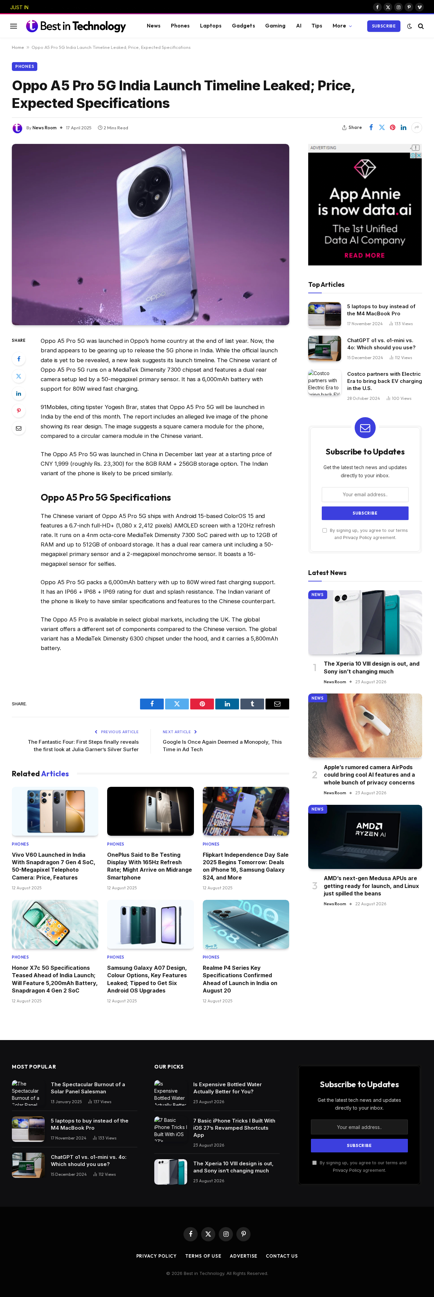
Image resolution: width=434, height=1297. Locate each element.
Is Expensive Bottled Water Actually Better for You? (227, 1088)
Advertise (243, 1256)
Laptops (211, 25)
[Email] (18, 428)
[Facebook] (18, 359)
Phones (180, 25)
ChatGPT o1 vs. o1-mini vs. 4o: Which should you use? (381, 343)
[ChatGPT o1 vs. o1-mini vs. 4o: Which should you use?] (324, 348)
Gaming (275, 25)
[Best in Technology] (76, 26)
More (340, 25)
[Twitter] (18, 376)
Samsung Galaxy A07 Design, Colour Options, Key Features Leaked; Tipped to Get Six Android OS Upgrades (147, 979)
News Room (45, 127)
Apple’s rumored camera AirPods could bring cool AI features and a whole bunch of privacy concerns (369, 774)
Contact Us (282, 1256)
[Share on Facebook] (371, 127)
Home (18, 47)
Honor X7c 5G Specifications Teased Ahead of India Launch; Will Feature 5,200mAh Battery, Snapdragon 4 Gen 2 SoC (55, 979)
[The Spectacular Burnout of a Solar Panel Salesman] (28, 1093)
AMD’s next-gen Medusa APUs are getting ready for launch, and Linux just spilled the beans (371, 886)
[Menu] (13, 26)
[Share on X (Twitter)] (382, 127)
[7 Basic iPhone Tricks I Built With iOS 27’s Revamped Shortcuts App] (170, 1129)
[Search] (420, 26)
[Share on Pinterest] (393, 127)
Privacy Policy (357, 537)
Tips (317, 25)
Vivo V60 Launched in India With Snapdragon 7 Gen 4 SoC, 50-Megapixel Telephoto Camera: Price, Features (53, 866)
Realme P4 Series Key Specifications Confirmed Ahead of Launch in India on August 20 (240, 979)
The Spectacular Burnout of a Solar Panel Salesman (88, 1088)
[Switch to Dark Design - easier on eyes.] (410, 26)
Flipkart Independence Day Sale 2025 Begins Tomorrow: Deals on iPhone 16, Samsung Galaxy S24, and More (246, 866)
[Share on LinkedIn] (403, 127)
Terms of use (203, 1256)
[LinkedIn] (18, 393)
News (154, 25)
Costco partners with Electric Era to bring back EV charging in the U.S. (384, 381)
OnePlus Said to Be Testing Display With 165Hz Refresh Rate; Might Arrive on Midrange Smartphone (149, 866)
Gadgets (243, 25)
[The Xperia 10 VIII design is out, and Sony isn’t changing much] (365, 622)
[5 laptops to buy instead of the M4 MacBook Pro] (324, 315)
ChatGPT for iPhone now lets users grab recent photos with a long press (116, 7)
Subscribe (384, 26)
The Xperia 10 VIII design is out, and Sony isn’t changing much (371, 667)
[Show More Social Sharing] (416, 127)
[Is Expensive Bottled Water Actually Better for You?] (170, 1093)
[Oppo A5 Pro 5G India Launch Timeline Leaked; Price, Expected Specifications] (150, 235)
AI (298, 25)
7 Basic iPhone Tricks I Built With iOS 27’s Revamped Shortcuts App (234, 1127)
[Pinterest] (18, 411)
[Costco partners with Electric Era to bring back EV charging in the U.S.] (324, 382)
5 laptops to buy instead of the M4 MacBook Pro (381, 310)
